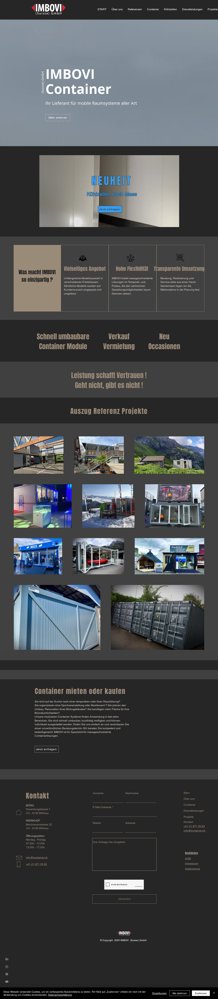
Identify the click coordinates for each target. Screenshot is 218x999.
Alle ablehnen (179, 993)
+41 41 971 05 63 (194, 826)
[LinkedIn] (7, 959)
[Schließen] (214, 993)
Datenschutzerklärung (60, 994)
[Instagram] (7, 966)
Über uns (189, 798)
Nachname (132, 793)
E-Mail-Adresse (102, 807)
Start (186, 792)
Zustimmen (201, 993)
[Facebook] (7, 974)
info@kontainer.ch (194, 830)
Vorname (98, 793)
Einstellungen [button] (159, 993)
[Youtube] (7, 981)
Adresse (130, 823)
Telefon (96, 823)
